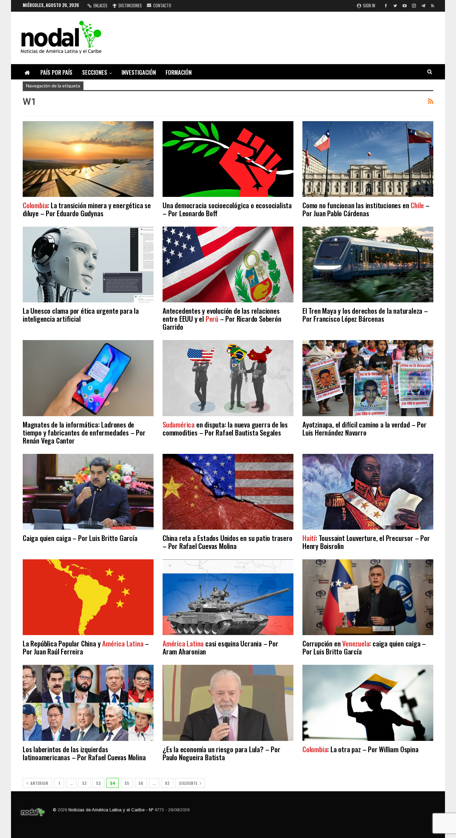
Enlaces (100, 5)
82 (167, 783)
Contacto (162, 5)
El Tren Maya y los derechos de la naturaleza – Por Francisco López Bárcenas (365, 314)
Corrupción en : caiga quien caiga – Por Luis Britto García (364, 647)
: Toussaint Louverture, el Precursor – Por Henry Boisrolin (366, 542)
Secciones (94, 72)
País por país (56, 72)
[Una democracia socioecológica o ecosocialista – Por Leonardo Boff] (228, 159)
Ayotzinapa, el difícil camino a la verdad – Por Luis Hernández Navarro (364, 428)
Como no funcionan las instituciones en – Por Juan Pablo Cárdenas (366, 209)
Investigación (139, 72)
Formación (179, 72)
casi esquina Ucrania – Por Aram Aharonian (220, 647)
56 (141, 783)
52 (84, 783)
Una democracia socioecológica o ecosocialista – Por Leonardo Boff (227, 209)
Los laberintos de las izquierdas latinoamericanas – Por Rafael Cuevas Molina (84, 753)
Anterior (38, 783)
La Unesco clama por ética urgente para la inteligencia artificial (81, 314)
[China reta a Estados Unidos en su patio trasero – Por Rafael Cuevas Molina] (228, 492)
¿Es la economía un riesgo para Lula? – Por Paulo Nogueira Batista (221, 753)
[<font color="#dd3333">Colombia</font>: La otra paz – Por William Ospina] (367, 703)
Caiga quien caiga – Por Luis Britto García (80, 538)
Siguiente (188, 783)
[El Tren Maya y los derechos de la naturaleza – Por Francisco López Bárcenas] (367, 264)
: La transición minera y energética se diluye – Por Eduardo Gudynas (87, 209)
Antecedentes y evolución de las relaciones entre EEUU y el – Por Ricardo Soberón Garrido (222, 318)
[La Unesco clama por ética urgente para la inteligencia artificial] (88, 264)
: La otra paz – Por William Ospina (360, 749)
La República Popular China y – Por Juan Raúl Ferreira (86, 647)
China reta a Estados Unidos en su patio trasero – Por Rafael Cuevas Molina (227, 542)
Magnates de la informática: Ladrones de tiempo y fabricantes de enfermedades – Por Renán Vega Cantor (84, 432)
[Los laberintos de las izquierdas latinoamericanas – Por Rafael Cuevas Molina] (88, 703)
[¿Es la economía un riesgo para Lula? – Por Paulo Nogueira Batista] (228, 703)
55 (127, 783)
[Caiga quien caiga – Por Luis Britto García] (88, 492)
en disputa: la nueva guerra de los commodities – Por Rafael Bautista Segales (225, 428)
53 (98, 783)
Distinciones (130, 5)
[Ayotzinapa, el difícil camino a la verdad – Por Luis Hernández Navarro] (367, 378)
